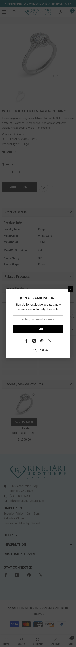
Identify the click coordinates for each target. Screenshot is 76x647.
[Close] (70, 289)
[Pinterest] (42, 341)
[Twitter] (49, 341)
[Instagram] (34, 341)
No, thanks (40, 350)
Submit (38, 329)
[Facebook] (26, 341)
